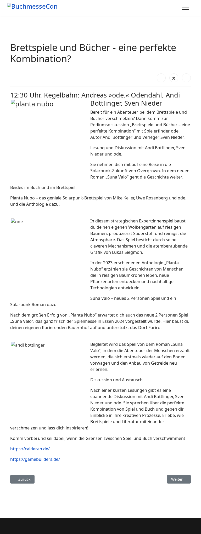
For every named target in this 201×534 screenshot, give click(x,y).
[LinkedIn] (186, 77)
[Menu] (185, 8)
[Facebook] (161, 77)
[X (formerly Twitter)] (173, 77)
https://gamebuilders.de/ (35, 459)
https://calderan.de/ (30, 449)
